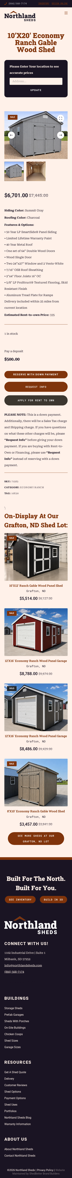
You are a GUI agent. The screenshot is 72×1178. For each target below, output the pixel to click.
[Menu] (66, 13)
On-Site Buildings (15, 1027)
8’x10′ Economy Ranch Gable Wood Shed (36, 811)
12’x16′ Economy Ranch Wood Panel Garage (36, 661)
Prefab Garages (14, 1014)
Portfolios (10, 1111)
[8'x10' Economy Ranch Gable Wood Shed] (36, 782)
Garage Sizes (12, 1047)
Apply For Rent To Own (36, 400)
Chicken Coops (13, 1034)
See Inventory (20, 899)
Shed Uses (10, 1104)
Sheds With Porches (16, 1021)
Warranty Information (17, 1124)
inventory (43, 3)
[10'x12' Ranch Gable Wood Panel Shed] (36, 557)
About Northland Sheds (18, 1149)
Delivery (9, 1078)
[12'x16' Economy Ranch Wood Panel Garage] (36, 632)
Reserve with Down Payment (36, 374)
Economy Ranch (32, 487)
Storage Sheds (13, 1008)
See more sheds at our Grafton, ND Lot (36, 838)
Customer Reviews (15, 1085)
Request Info (36, 386)
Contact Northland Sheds (19, 1155)
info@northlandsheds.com (23, 965)
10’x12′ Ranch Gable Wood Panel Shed (36, 586)
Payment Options (15, 1098)
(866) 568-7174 (18, 3)
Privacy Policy (45, 1170)
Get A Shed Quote (15, 1072)
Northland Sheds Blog (17, 1117)
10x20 (15, 493)
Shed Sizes (11, 1040)
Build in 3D (53, 899)
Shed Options (12, 1091)
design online (60, 3)
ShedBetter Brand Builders (44, 1173)
